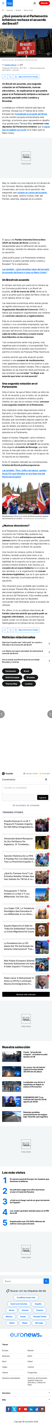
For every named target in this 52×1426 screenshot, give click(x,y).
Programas (32, 1372)
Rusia (11, 1310)
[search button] (46, 1281)
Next (4, 1361)
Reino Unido (28, 10)
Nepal (24, 1323)
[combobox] (26, 1281)
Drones (25, 1310)
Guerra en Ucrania (19, 1304)
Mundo (18, 10)
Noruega (39, 1323)
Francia (39, 1310)
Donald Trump (39, 1317)
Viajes (4, 1367)
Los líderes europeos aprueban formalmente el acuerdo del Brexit (22, 652)
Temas (5, 1344)
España (38, 1304)
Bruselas (31, 677)
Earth (30, 1356)
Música (9, 1317)
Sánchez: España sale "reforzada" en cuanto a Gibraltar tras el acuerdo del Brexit (22, 643)
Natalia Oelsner (10, 65)
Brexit (26, 671)
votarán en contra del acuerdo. (32, 192)
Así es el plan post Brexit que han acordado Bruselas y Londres (21, 660)
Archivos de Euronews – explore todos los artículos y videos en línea (38, 1381)
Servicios (6, 1393)
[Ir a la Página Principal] (9, 3)
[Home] (3, 10)
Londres (29, 684)
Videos (5, 1372)
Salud (11, 1323)
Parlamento (10, 671)
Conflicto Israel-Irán (26, 1297)
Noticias (10, 10)
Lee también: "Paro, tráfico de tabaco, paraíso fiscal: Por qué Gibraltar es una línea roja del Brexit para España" (24, 473)
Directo (44, 3)
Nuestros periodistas (11, 1378)
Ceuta (23, 1317)
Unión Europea (12, 677)
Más (4, 1400)
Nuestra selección (16, 1047)
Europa (5, 1350)
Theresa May (11, 684)
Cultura (31, 1367)
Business (6, 1356)
